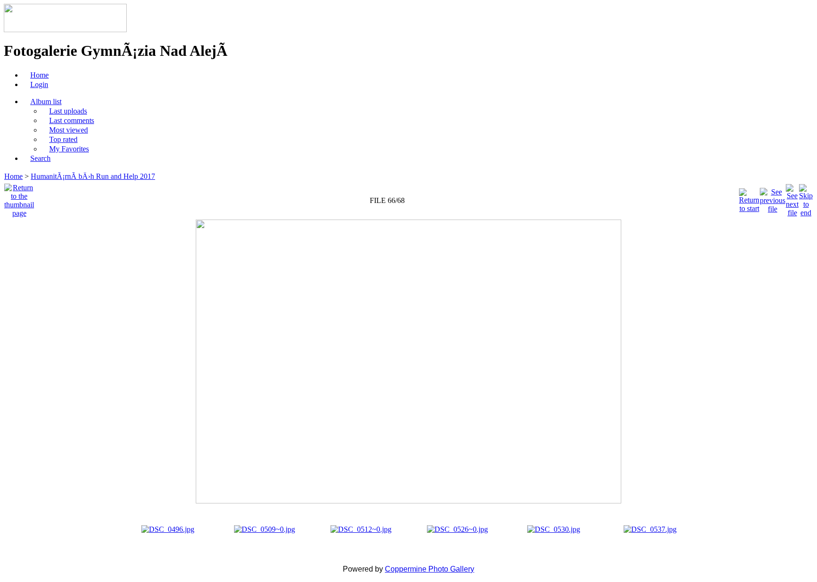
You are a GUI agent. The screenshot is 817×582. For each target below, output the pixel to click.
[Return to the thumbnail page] (19, 198)
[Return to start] (749, 198)
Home (13, 176)
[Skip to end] (806, 198)
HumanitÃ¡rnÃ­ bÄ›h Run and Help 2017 (93, 176)
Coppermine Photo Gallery (429, 569)
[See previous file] (772, 198)
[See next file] (792, 198)
